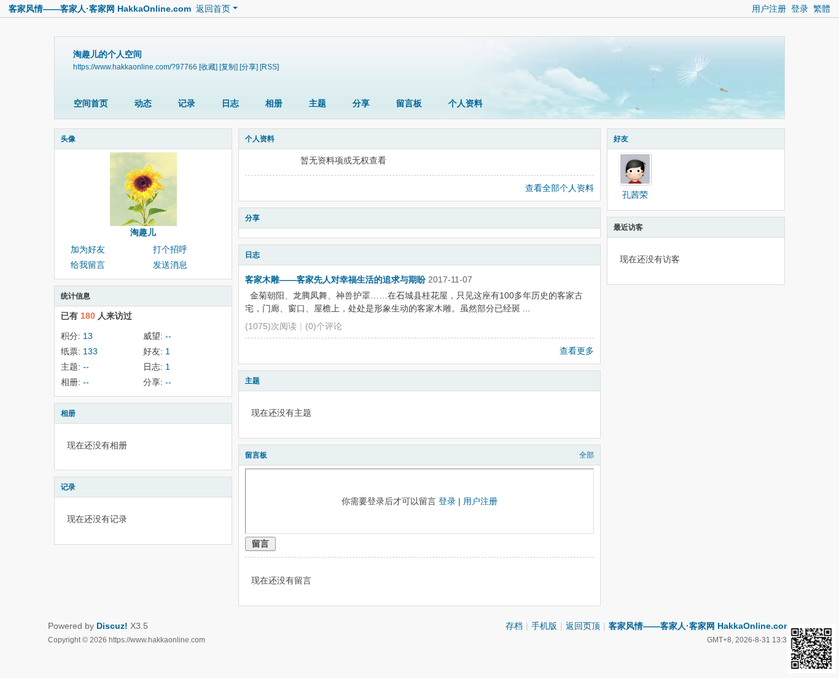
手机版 (544, 626)
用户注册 (769, 9)
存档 (514, 626)
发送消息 (170, 265)
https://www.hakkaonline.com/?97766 (135, 67)
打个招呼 (170, 249)
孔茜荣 (635, 195)
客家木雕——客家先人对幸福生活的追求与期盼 (335, 279)
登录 (799, 9)
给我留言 (88, 265)
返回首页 (213, 9)
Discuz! (112, 626)
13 (88, 336)
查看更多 (577, 351)
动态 (143, 103)
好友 (621, 138)
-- (168, 336)
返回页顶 (583, 626)
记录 (186, 103)
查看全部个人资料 (559, 188)
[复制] (228, 67)
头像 (68, 138)
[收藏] (208, 67)
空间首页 (91, 103)
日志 (230, 103)
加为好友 (88, 249)
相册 (274, 103)
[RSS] (269, 67)
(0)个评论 (323, 326)
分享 (361, 103)
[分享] (249, 67)
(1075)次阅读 (271, 326)
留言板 (409, 103)
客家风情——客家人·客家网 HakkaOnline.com (100, 9)
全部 (586, 455)
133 (90, 351)
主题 (317, 103)
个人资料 (465, 103)
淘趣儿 (143, 232)
